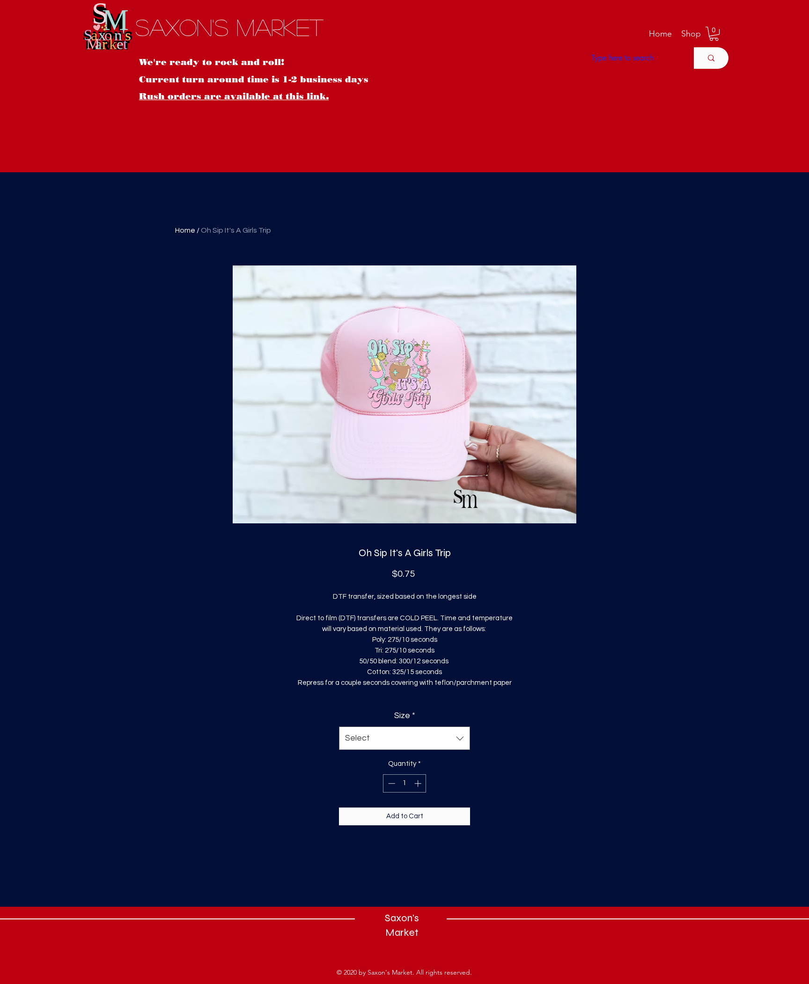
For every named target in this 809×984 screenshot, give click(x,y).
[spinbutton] (404, 783)
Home (185, 230)
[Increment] (418, 783)
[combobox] (404, 738)
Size (404, 715)
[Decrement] (390, 783)
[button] (691, 34)
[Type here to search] (711, 58)
